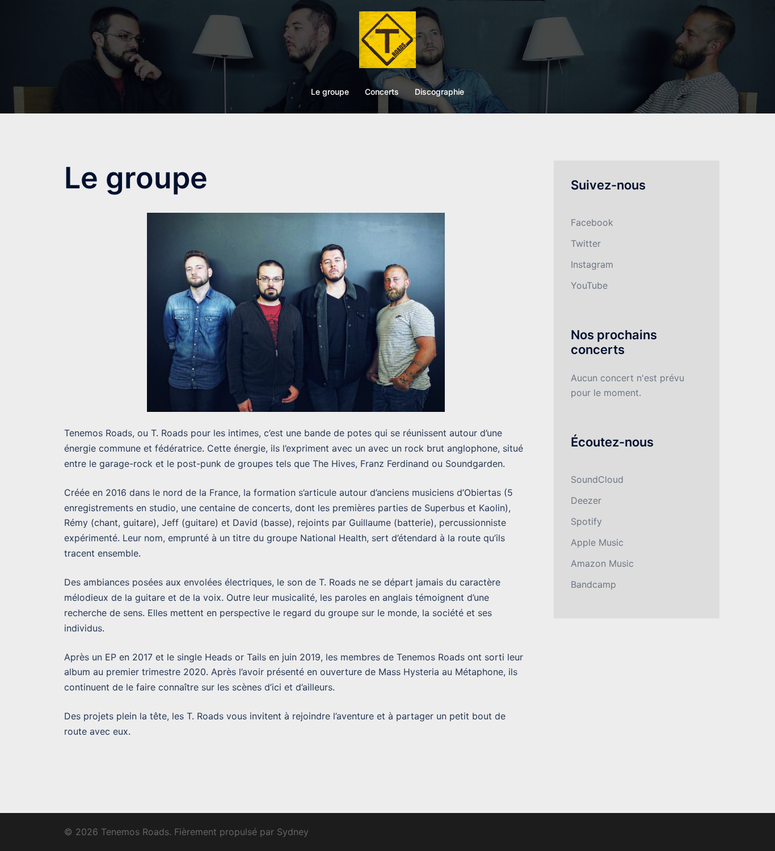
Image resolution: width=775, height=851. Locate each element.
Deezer (586, 500)
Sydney (293, 831)
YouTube (589, 285)
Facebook (592, 222)
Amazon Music (602, 563)
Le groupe (330, 91)
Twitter (586, 243)
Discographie (439, 91)
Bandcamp (593, 584)
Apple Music (597, 542)
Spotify (586, 521)
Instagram (592, 264)
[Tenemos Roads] (387, 43)
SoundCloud (597, 479)
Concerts (382, 91)
